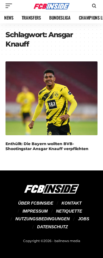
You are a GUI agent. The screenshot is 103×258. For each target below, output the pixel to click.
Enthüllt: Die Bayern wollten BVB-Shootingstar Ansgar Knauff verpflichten (46, 146)
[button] (10, 6)
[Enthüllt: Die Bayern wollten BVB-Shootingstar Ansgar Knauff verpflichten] (51, 98)
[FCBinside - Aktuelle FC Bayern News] (51, 6)
